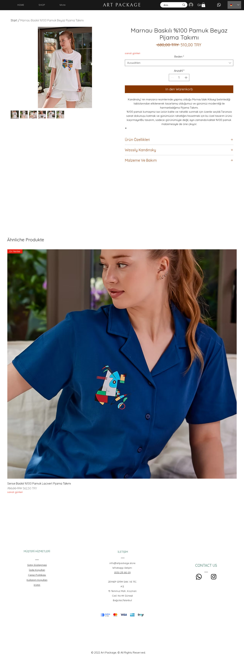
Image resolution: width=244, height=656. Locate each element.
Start (14, 20)
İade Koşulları (37, 570)
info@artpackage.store (122, 563)
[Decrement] (171, 77)
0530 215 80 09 (122, 572)
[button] (203, 5)
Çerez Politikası (37, 575)
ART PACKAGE (122, 5)
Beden (179, 56)
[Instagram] (213, 576)
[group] (122, 371)
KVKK (37, 585)
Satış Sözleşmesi (37, 565)
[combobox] (179, 63)
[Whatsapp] (198, 576)
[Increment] (186, 77)
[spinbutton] (179, 77)
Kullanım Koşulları (37, 580)
